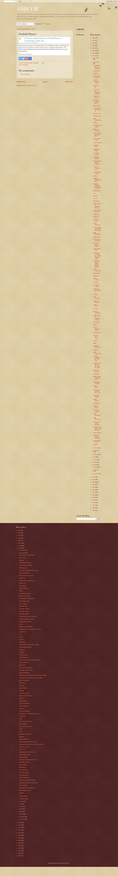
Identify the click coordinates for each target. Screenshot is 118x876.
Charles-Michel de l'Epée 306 (97, 135)
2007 (93, 502)
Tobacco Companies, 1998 (97, 168)
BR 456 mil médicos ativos (96, 102)
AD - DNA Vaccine (96, 153)
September (96, 450)
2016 (93, 479)
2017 (93, 477)
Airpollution (96, 201)
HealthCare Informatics (97, 346)
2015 (93, 482)
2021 (93, 48)
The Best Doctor (95, 220)
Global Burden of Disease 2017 (97, 378)
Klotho (95, 325)
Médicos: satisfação (96, 130)
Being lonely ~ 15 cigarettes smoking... (97, 317)
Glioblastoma (96, 190)
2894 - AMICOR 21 (97, 353)
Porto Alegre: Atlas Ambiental (96, 67)
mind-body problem (96, 157)
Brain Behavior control (97, 441)
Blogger (67, 863)
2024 (93, 40)
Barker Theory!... (96, 400)
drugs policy (96, 237)
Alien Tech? (96, 374)
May (95, 462)
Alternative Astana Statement (96, 437)
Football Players (96, 406)
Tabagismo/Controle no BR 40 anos (97, 429)
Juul (94, 193)
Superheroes (96, 403)
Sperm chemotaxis (97, 270)
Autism (95, 176)
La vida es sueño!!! (96, 285)
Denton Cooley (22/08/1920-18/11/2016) (97, 229)
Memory (95, 294)
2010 (93, 495)
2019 (93, 53)
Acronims (95, 309)
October (96, 448)
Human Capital (97, 432)
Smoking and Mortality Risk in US (96, 391)
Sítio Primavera (96, 297)
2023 (93, 43)
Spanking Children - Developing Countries (97, 186)
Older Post (69, 82)
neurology (25, 64)
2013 (93, 487)
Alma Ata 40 (96, 71)
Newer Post (21, 82)
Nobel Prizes (96, 105)
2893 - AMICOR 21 (97, 418)
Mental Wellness (96, 279)
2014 (93, 484)
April (95, 464)
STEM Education (96, 224)
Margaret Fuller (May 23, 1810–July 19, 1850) (97, 365)
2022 (93, 45)
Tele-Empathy (97, 116)
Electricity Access (96, 370)
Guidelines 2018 (96, 146)
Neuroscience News (32, 42)
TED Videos (96, 273)
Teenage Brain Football (97, 172)
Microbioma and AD (96, 396)
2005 (93, 507)
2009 (93, 497)
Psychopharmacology (97, 126)
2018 (93, 56)
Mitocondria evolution (96, 382)
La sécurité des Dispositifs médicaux (96, 91)
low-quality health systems (96, 245)
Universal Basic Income (96, 337)
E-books (95, 198)
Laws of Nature (97, 142)
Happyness (96, 214)
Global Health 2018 (96, 249)
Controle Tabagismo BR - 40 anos (96, 358)
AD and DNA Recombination (97, 109)
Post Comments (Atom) (30, 85)
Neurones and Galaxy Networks (97, 423)
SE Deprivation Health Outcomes (97, 162)
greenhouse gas (96, 86)
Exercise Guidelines (96, 312)
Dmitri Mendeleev (96, 414)
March (95, 467)
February (96, 470)
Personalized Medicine (96, 76)
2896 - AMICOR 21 (97, 119)
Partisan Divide (95, 386)
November (96, 62)
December (96, 58)
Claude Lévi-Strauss (96, 97)
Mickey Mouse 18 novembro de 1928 (97, 205)
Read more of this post (25, 54)
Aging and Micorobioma (97, 290)
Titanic (95, 340)
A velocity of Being (96, 150)
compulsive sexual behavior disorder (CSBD (96, 263)
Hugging (95, 73)
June (95, 459)
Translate (48, 24)
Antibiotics (96, 217)
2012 (93, 490)
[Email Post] (42, 63)
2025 (93, 38)
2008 (93, 500)
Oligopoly (95, 350)
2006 (93, 505)
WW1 (94, 343)
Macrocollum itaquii (96, 139)
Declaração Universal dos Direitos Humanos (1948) (97, 255)
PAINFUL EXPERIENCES (97, 180)
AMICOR (28, 8)
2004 (93, 510)
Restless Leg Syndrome (96, 240)
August (96, 454)
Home (45, 82)
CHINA (95, 122)
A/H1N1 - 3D (96, 113)
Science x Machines (96, 301)
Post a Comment (25, 74)
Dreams (95, 196)
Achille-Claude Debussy (97, 211)
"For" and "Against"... (97, 410)
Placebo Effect (97, 332)
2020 (93, 50)
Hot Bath (95, 282)
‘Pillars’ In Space (96, 305)
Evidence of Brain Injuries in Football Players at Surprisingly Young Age (44, 39)
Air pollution (96, 322)
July (95, 457)
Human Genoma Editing (96, 81)
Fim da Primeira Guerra (96, 329)
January (96, 473)
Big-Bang (95, 276)
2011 (93, 492)
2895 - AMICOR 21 (97, 233)
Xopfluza (95, 444)
